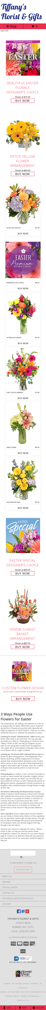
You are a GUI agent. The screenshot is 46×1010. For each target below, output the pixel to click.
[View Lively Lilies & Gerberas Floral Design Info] (23, 369)
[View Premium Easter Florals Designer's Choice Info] (23, 260)
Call (8, 1007)
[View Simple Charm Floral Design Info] (23, 424)
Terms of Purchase (30, 996)
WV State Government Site (33, 992)
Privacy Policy (12, 996)
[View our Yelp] (27, 912)
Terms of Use (23, 1000)
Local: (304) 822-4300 (23, 931)
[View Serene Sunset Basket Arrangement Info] (23, 604)
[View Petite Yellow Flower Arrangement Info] (23, 131)
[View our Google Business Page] (23, 912)
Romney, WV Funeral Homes (16, 983)
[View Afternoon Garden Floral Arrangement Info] (23, 314)
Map (24, 1007)
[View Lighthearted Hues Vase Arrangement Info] (23, 479)
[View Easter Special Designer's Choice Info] (23, 535)
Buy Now (22, 100)
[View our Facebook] (19, 912)
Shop (13, 26)
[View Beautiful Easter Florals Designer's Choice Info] (23, 58)
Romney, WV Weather (9, 992)
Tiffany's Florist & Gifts (21, 11)
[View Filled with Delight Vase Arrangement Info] (23, 205)
